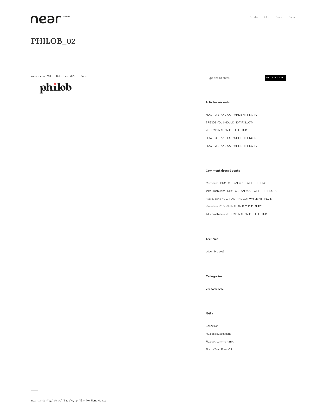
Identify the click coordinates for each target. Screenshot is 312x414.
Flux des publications (218, 333)
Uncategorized (214, 288)
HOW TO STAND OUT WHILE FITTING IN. (231, 114)
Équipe (278, 17)
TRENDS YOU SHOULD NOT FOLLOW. (230, 122)
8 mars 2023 (69, 76)
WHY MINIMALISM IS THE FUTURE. (227, 130)
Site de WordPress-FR (219, 349)
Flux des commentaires (220, 341)
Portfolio (254, 17)
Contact (292, 17)
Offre (266, 17)
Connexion (212, 326)
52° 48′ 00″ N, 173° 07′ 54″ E (65, 400)
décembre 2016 (215, 251)
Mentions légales (96, 400)
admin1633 (45, 76)
